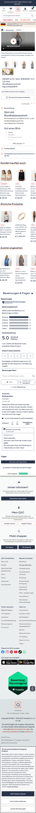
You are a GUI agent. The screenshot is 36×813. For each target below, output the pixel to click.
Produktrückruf (6, 584)
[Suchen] (32, 15)
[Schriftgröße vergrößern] (31, 103)
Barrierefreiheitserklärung (27, 620)
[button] (3, 9)
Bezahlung (22, 578)
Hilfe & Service (24, 596)
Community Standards (11, 732)
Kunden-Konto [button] (9, 524)
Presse (3, 578)
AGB (5, 729)
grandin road (4, 743)
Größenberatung (24, 568)
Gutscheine (4, 617)
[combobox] (16, 15)
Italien (22, 713)
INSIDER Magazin (7, 610)
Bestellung (22, 561)
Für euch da (5, 627)
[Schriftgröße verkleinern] (34, 103)
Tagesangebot (8, 20)
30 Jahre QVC (25, 20)
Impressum (29, 732)
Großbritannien (15, 713)
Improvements (13, 743)
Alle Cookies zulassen (18, 794)
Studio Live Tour (24, 640)
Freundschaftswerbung (8, 620)
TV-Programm (5, 613)
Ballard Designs (9, 740)
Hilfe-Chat (4, 561)
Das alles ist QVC (24, 613)
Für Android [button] (26, 547)
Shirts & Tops (10, 30)
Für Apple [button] (9, 547)
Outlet (21, 643)
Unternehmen (23, 610)
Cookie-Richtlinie (12, 786)
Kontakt (3, 565)
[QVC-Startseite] (2, 30)
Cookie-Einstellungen (18, 809)
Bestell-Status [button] (27, 524)
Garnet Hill (25, 740)
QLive (3, 574)
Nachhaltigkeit (23, 617)
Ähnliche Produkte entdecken (19, 97)
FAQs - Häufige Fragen (26, 593)
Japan (27, 713)
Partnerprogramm (6, 624)
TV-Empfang (23, 637)
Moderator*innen (24, 633)
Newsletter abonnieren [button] (18, 498)
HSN (2, 740)
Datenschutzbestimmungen (20, 729)
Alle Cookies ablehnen (18, 801)
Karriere (21, 630)
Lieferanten (5, 581)
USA (8, 713)
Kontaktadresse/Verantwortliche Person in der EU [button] (19, 155)
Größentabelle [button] (9, 148)
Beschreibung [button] (9, 108)
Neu (16, 20)
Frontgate (18, 740)
